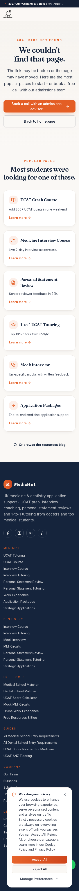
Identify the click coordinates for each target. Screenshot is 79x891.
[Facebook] (8, 533)
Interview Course (16, 568)
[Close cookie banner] (64, 794)
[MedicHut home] (8, 14)
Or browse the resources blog (42, 444)
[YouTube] (30, 533)
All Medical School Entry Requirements (31, 736)
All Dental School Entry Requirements (30, 742)
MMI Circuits (12, 646)
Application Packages (19, 601)
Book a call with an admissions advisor (36, 106)
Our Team (11, 774)
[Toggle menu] (71, 14)
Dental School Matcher (20, 691)
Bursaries (10, 781)
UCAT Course (13, 562)
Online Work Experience (21, 711)
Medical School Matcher (21, 684)
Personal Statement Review (23, 582)
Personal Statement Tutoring (24, 588)
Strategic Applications (19, 608)
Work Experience (16, 595)
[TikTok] (42, 533)
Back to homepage (39, 121)
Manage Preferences (36, 879)
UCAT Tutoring (14, 555)
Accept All (39, 859)
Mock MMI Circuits (17, 704)
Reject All (39, 869)
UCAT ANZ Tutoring (18, 756)
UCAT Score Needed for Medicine (29, 749)
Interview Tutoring (17, 575)
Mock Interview (15, 640)
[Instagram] (19, 533)
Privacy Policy (45, 849)
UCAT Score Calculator (20, 698)
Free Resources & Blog (20, 717)
